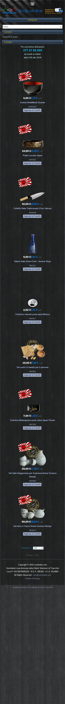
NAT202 (32, 160)
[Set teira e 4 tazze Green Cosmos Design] (32, 520)
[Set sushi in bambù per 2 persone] (32, 361)
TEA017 (32, 530)
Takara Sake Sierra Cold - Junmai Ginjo (32, 261)
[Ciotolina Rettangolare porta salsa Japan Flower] (32, 414)
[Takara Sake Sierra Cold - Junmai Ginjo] (32, 255)
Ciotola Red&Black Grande (32, 102)
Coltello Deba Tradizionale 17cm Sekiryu (33, 208)
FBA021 (32, 266)
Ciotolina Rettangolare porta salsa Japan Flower (32, 420)
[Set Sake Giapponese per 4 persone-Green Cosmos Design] (32, 467)
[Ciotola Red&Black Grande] (32, 96)
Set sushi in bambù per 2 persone (32, 367)
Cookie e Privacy (32, 578)
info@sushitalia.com (42, 575)
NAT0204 (32, 107)
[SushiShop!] (32, 13)
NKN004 (32, 213)
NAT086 (32, 481)
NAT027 (32, 319)
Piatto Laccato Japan (32, 155)
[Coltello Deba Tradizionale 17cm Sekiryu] (32, 202)
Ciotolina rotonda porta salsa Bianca (32, 314)
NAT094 (32, 372)
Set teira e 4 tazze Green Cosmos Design (32, 526)
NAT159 (32, 424)
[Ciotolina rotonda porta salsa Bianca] (32, 308)
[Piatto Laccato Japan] (32, 149)
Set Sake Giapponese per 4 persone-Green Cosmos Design (33, 475)
